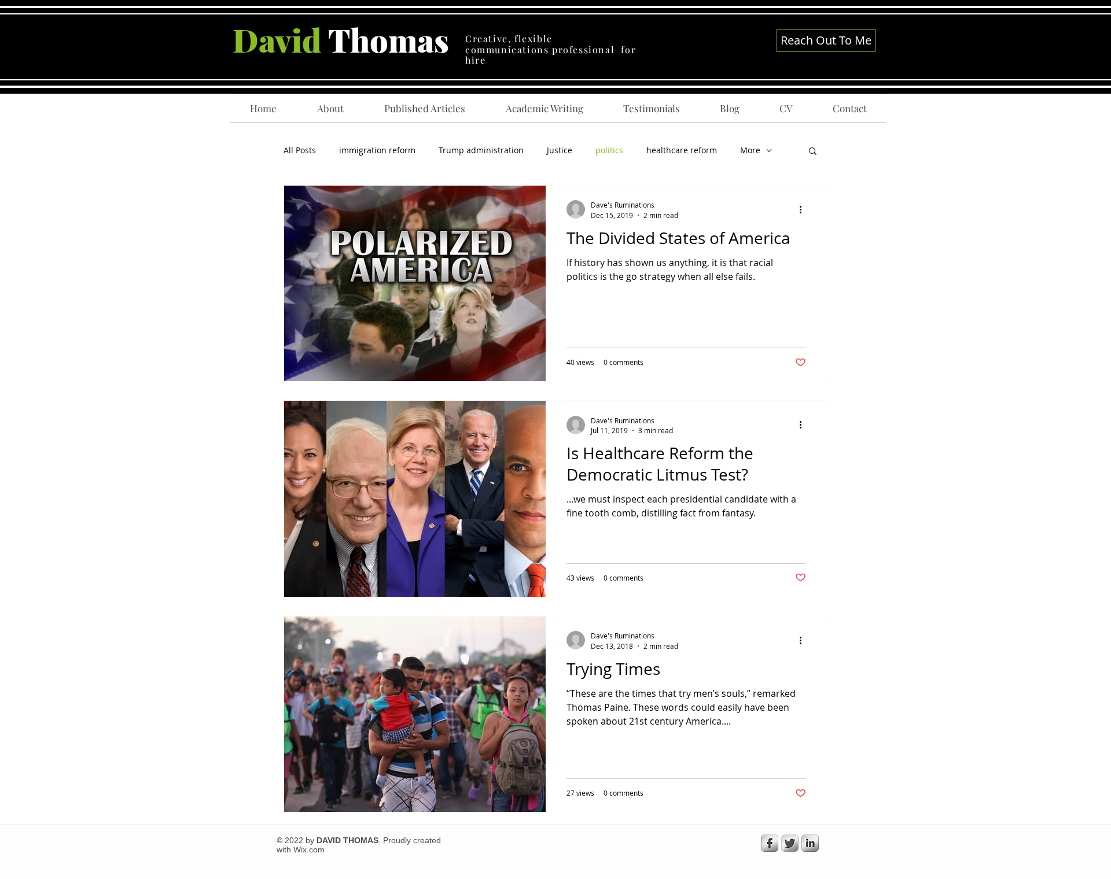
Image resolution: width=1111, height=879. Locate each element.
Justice (559, 150)
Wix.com (309, 849)
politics (609, 150)
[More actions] (804, 209)
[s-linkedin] (810, 843)
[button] (812, 152)
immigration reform (377, 150)
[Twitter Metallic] (790, 843)
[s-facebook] (769, 843)
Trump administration (481, 150)
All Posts (300, 150)
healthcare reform (681, 150)
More (750, 150)
